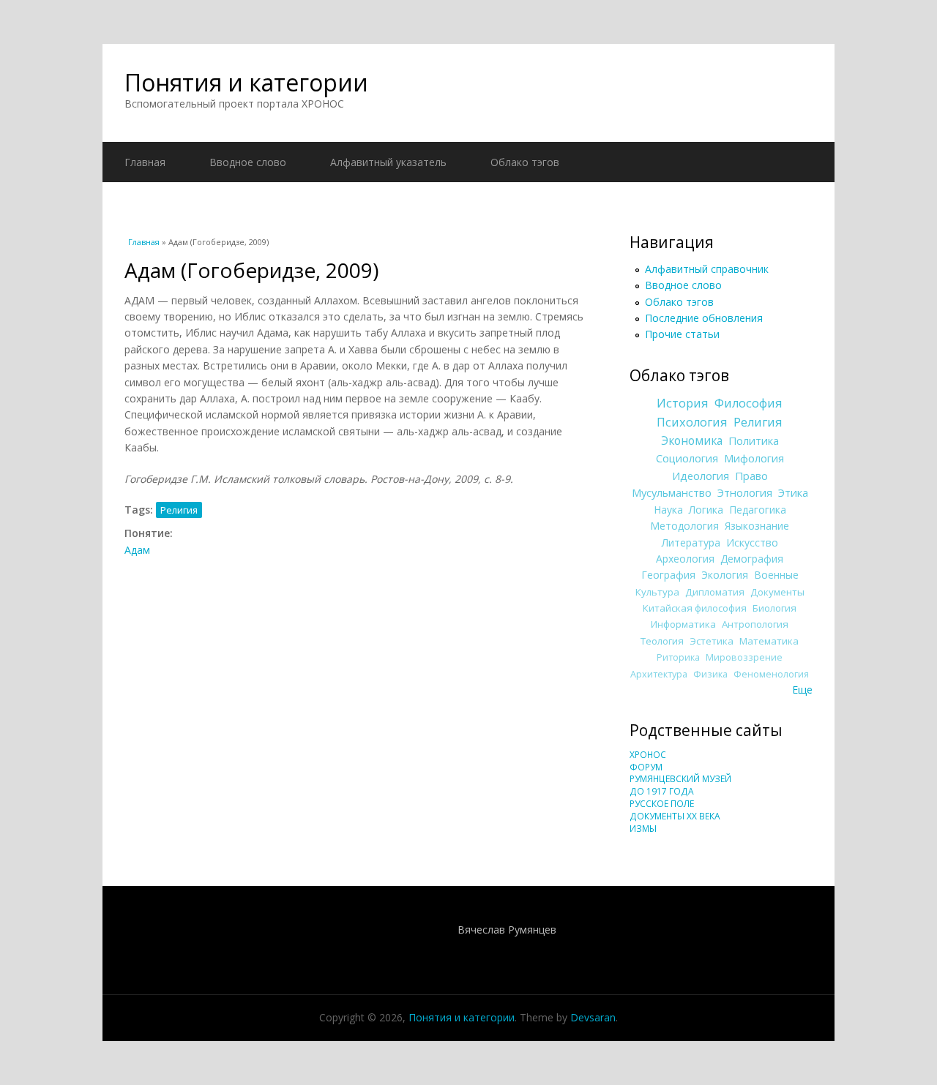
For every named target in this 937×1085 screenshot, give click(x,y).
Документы (777, 591)
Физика (710, 674)
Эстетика (711, 640)
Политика (753, 440)
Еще (802, 690)
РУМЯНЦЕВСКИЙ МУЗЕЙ (680, 779)
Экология (724, 575)
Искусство (752, 542)
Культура (657, 591)
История (683, 403)
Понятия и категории (246, 82)
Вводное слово (247, 162)
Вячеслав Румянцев (507, 929)
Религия (179, 510)
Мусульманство (672, 492)
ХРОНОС (648, 754)
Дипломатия (714, 591)
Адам (137, 550)
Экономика (692, 440)
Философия (748, 403)
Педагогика (757, 510)
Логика (706, 510)
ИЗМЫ (643, 828)
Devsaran (593, 1017)
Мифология (754, 458)
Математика (769, 640)
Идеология (700, 475)
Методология (684, 526)
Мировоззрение (744, 657)
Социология (687, 458)
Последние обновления (704, 318)
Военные (776, 575)
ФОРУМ (646, 767)
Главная (144, 162)
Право (751, 475)
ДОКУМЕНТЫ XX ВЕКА (675, 816)
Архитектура (658, 674)
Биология (774, 608)
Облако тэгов (524, 162)
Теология (662, 640)
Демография (751, 559)
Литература (691, 542)
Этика (793, 492)
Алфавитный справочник (707, 269)
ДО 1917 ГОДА (662, 791)
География (668, 575)
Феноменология (771, 674)
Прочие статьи (682, 334)
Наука (668, 510)
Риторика (678, 657)
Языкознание (757, 526)
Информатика (683, 624)
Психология (692, 422)
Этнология (744, 492)
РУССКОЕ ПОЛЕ (662, 803)
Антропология (755, 624)
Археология (685, 559)
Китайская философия (695, 608)
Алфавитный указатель (388, 162)
